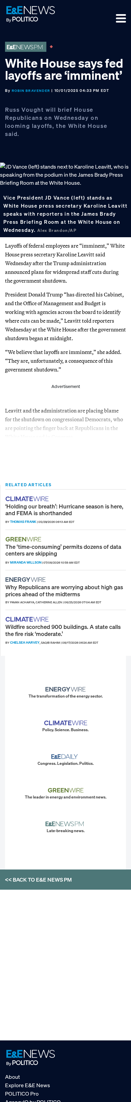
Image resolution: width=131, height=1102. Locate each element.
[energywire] (26, 579)
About (12, 1076)
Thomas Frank (23, 522)
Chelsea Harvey (25, 642)
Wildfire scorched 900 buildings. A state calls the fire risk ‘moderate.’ (63, 630)
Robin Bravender (31, 90)
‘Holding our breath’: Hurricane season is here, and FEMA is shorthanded (64, 509)
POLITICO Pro (22, 1093)
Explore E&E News (27, 1085)
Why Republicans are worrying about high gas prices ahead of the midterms (64, 590)
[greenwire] (24, 539)
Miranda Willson (25, 562)
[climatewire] (27, 498)
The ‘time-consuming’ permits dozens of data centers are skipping (63, 550)
